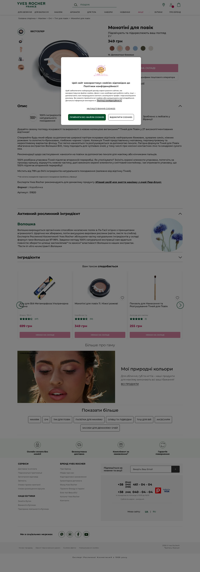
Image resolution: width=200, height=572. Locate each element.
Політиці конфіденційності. (109, 101)
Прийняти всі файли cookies (87, 117)
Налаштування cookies (101, 108)
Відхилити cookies (121, 117)
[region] (101, 91)
